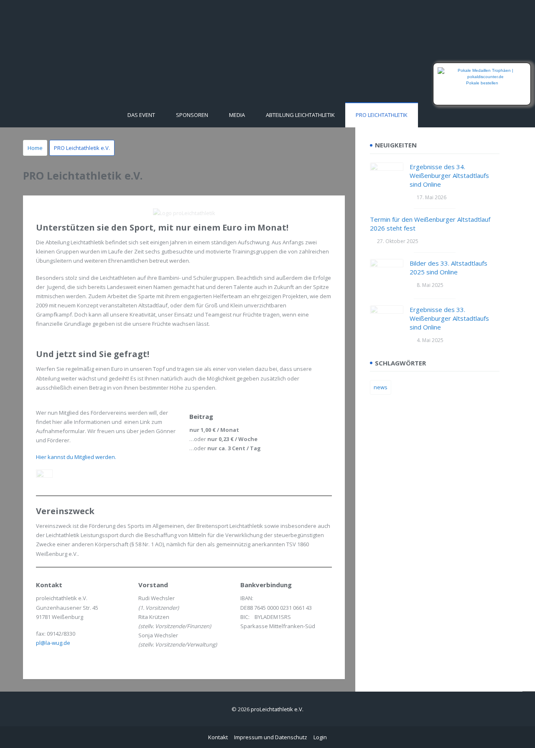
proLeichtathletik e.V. (277, 709)
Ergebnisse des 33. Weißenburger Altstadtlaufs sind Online (449, 318)
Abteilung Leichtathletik (300, 115)
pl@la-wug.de (53, 643)
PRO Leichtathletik (382, 115)
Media (237, 115)
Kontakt (218, 737)
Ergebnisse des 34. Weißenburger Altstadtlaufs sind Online (449, 175)
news (380, 387)
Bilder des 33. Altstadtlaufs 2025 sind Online (448, 267)
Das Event (141, 115)
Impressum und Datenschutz (270, 737)
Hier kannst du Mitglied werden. (76, 457)
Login (320, 737)
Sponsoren (192, 115)
